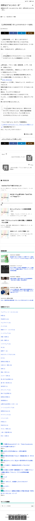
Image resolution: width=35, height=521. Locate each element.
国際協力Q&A (5, 411)
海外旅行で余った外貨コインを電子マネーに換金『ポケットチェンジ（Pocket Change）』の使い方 (22, 257)
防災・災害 (5, 436)
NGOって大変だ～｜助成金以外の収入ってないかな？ (15, 465)
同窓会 (3, 421)
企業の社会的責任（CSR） (9, 404)
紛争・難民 (5, 340)
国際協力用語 (5, 361)
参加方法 (4, 425)
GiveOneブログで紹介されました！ (12, 186)
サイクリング (6, 414)
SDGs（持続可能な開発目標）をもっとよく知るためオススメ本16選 (17, 300)
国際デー (4, 351)
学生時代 (5, 319)
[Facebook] (13, 33)
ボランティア (5, 390)
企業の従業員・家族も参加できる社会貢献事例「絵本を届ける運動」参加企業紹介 (21, 279)
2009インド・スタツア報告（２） (20, 231)
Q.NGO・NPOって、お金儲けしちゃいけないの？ (14, 481)
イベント (4, 418)
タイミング (4, 477)
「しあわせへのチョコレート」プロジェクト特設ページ (17, 124)
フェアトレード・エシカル (9, 312)
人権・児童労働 (6, 432)
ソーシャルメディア (7, 407)
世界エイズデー (5, 486)
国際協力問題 (5, 397)
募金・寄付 (5, 372)
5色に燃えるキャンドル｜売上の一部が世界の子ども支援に (17, 460)
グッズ (4, 326)
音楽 (3, 368)
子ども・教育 (6, 429)
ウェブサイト (6, 322)
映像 (3, 315)
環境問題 (4, 400)
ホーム (3, 16)
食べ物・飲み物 (6, 383)
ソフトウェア (6, 344)
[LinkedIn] (22, 33)
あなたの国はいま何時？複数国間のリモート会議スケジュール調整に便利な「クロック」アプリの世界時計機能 (21, 269)
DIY (3, 358)
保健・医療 (5, 337)
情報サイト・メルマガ (8, 330)
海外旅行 (4, 386)
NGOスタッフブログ (8, 354)
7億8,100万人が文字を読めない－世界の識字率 (13, 451)
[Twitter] (5, 33)
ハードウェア (6, 333)
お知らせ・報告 (12, 16)
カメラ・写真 (5, 375)
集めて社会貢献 (6, 393)
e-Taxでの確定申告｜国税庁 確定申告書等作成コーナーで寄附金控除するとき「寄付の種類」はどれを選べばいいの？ (22, 291)
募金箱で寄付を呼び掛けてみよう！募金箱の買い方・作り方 (17, 456)
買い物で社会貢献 (7, 379)
